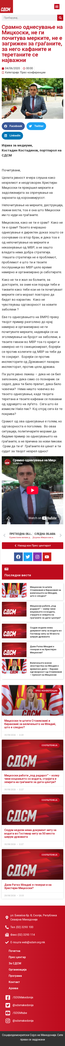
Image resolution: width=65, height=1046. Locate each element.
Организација (18, 969)
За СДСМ (15, 963)
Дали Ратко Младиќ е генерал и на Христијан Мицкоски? (43, 649)
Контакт (14, 982)
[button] (56, 6)
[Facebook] (18, 556)
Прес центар (17, 957)
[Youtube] (47, 556)
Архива (13, 988)
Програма (15, 975)
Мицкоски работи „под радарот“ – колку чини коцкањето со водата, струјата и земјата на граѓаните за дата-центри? (45, 612)
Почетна (14, 951)
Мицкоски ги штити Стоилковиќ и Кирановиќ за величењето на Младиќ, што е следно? (30, 724)
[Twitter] (28, 556)
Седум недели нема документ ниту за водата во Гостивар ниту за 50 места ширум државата (30, 833)
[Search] (60, 18)
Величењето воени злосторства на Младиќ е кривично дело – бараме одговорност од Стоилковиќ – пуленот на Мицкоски (46, 669)
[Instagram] (37, 556)
